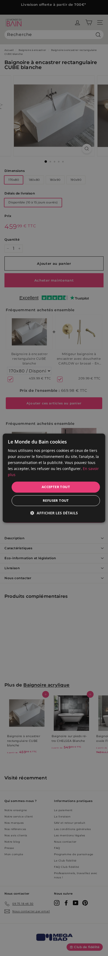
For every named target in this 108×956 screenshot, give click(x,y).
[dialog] (54, 478)
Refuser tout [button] (56, 500)
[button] (54, 513)
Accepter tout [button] (56, 487)
